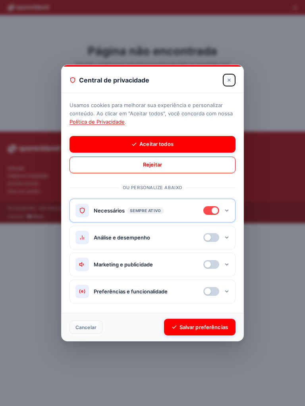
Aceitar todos (156, 144)
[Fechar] (229, 80)
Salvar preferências (204, 327)
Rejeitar (152, 164)
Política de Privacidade (97, 122)
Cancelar (86, 327)
